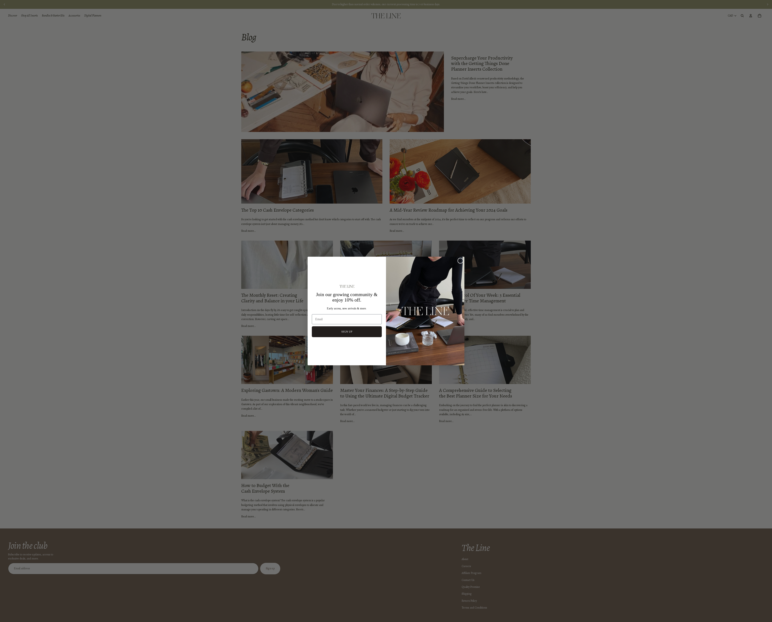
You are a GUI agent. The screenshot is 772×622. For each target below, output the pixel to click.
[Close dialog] (460, 260)
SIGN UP (346, 331)
